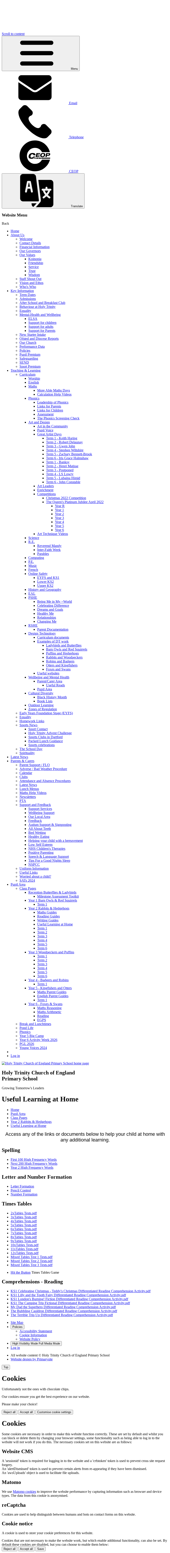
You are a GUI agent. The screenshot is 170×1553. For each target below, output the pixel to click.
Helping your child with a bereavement (55, 840)
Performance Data (32, 346)
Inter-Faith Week (49, 550)
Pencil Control (21, 1190)
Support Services (40, 809)
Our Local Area (39, 817)
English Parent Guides (52, 996)
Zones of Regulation (42, 709)
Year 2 (59, 514)
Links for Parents (49, 406)
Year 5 (59, 526)
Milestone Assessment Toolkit (58, 896)
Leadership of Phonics (52, 402)
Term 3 (42, 936)
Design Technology (42, 633)
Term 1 (42, 904)
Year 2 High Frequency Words (32, 1167)
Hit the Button (21, 1272)
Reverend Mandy (49, 546)
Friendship (35, 263)
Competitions (46, 494)
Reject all (9, 1412)
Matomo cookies (24, 1491)
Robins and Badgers (60, 661)
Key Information (22, 291)
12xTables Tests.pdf (25, 1253)
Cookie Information (33, 1335)
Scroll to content (13, 34)
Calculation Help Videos (54, 394)
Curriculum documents (53, 637)
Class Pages (27, 888)
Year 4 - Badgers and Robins (48, 980)
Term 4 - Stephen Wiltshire (64, 450)
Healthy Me (45, 613)
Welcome (26, 239)
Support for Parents (41, 330)
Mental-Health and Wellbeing (40, 315)
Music (32, 566)
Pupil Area (44, 689)
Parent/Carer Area (49, 681)
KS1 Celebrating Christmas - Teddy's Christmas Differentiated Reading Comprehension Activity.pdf (81, 1291)
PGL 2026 (26, 1044)
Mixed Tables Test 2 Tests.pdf (31, 1261)
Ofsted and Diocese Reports (39, 338)
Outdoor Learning (41, 705)
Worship (34, 378)
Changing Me (46, 621)
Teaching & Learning (26, 370)
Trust (31, 271)
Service (33, 267)
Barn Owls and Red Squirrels (66, 649)
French (33, 570)
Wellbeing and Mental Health (48, 677)
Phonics (33, 398)
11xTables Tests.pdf (24, 1249)
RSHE (33, 625)
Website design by (32, 1359)
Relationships (46, 617)
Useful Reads (55, 685)
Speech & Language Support (48, 856)
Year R (60, 506)
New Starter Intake (32, 334)
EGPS (41, 1020)
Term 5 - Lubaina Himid (63, 478)
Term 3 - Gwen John (60, 446)
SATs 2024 (27, 880)
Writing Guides (47, 920)
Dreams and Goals (50, 609)
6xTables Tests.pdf (24, 1229)
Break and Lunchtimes (35, 1024)
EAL (31, 593)
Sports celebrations (41, 745)
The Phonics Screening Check (58, 418)
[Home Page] (45, 1063)
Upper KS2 (45, 585)
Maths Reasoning (49, 1008)
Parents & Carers (22, 761)
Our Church (27, 342)
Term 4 (42, 940)
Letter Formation (22, 1186)
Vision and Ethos (31, 283)
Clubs (23, 777)
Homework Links (31, 721)
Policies (24, 350)
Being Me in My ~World (54, 601)
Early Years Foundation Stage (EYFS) (46, 713)
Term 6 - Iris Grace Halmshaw (67, 458)
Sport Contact (38, 729)
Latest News (19, 757)
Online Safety (38, 574)
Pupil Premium (29, 354)
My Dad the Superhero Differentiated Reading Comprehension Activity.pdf (63, 1307)
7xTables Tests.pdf (24, 1233)
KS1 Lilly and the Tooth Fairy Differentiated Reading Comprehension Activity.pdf (68, 1295)
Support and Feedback (35, 805)
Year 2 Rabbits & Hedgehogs (48, 908)
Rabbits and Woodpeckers (64, 657)
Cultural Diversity (40, 693)
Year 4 (59, 522)
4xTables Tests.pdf (24, 1221)
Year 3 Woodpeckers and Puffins (51, 952)
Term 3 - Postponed (59, 470)
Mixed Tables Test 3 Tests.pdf (31, 1265)
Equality (25, 311)
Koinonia (34, 259)
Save (40, 1549)
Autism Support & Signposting (49, 825)
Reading (43, 1016)
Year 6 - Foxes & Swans (45, 1004)
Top (6, 1367)
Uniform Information (34, 868)
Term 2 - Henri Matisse (62, 466)
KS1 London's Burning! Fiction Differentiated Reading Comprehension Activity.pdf (69, 1299)
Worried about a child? (35, 876)
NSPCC (34, 864)
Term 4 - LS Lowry (59, 474)
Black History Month (52, 697)
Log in (15, 1056)
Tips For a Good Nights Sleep (49, 860)
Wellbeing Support (41, 813)
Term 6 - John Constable (63, 482)
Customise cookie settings (54, 1412)
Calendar (25, 773)
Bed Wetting (37, 832)
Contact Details (30, 243)
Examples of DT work (53, 641)
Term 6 (42, 948)
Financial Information (34, 247)
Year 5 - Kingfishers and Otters (50, 988)
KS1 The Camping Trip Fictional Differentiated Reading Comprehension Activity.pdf (70, 1303)
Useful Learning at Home (55, 924)
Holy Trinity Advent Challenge (50, 733)
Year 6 (59, 530)
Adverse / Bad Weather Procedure (43, 769)
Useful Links (28, 872)
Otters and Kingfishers (61, 665)
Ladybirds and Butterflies (63, 645)
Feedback (35, 821)
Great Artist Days (49, 434)
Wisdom (34, 275)
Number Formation (24, 1194)
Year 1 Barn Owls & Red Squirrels (52, 900)
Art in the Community (52, 426)
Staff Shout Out (30, 279)
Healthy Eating (38, 836)
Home (15, 231)
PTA (22, 801)
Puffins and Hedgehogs (62, 653)
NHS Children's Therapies (46, 848)
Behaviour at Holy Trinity (37, 307)
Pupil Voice (45, 430)
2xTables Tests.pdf (24, 1213)
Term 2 (42, 932)
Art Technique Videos (52, 534)
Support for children (42, 323)
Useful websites (48, 673)
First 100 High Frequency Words (34, 1159)
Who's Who (27, 287)
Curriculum (27, 374)
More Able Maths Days (53, 390)
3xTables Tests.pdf (24, 1217)
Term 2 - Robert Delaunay (64, 442)
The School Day (30, 749)
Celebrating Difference (53, 605)
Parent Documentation (52, 629)
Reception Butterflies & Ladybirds (52, 892)
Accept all (26, 1412)
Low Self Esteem (40, 844)
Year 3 (59, 518)
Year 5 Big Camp (31, 1036)
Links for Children (50, 410)
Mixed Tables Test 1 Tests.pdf (31, 1257)
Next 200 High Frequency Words (34, 1163)
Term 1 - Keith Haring (61, 438)
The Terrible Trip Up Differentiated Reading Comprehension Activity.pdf (62, 1315)
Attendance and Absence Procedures (45, 781)
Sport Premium (30, 366)
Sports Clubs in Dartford (45, 737)
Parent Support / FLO (34, 765)
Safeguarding (28, 358)
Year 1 (59, 510)
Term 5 (42, 944)
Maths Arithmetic (49, 1012)
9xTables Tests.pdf (24, 1241)
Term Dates (27, 295)
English (33, 382)
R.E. (31, 542)
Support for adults (40, 326)
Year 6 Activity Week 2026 (38, 1040)
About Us (17, 235)
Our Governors (30, 251)
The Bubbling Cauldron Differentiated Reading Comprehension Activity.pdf (64, 1311)
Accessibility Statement (35, 1331)
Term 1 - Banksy (58, 462)
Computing (36, 558)
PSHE (32, 597)
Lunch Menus (29, 789)
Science (33, 538)
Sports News (28, 725)
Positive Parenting (41, 852)
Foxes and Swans (58, 669)
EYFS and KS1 (48, 577)
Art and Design (39, 422)
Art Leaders (45, 486)
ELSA (32, 319)
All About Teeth (39, 829)
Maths (32, 386)
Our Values (27, 255)
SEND (24, 362)
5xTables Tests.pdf (24, 1225)
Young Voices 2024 (33, 1048)
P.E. (31, 562)
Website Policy (29, 1339)
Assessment (45, 414)
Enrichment (45, 490)
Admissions (27, 299)
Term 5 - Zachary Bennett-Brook (69, 454)
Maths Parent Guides (51, 992)
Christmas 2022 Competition (66, 498)
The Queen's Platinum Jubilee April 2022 (75, 502)
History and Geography (44, 589)
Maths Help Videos (32, 793)
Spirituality (27, 753)
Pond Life (26, 1028)
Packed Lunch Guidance (45, 741)
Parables (43, 554)
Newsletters (27, 797)
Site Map (17, 1322)
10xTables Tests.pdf (25, 1245)
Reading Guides (48, 916)
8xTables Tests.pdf (24, 1237)
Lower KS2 (45, 581)
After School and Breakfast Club (42, 303)
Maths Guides (47, 912)
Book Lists (44, 701)
